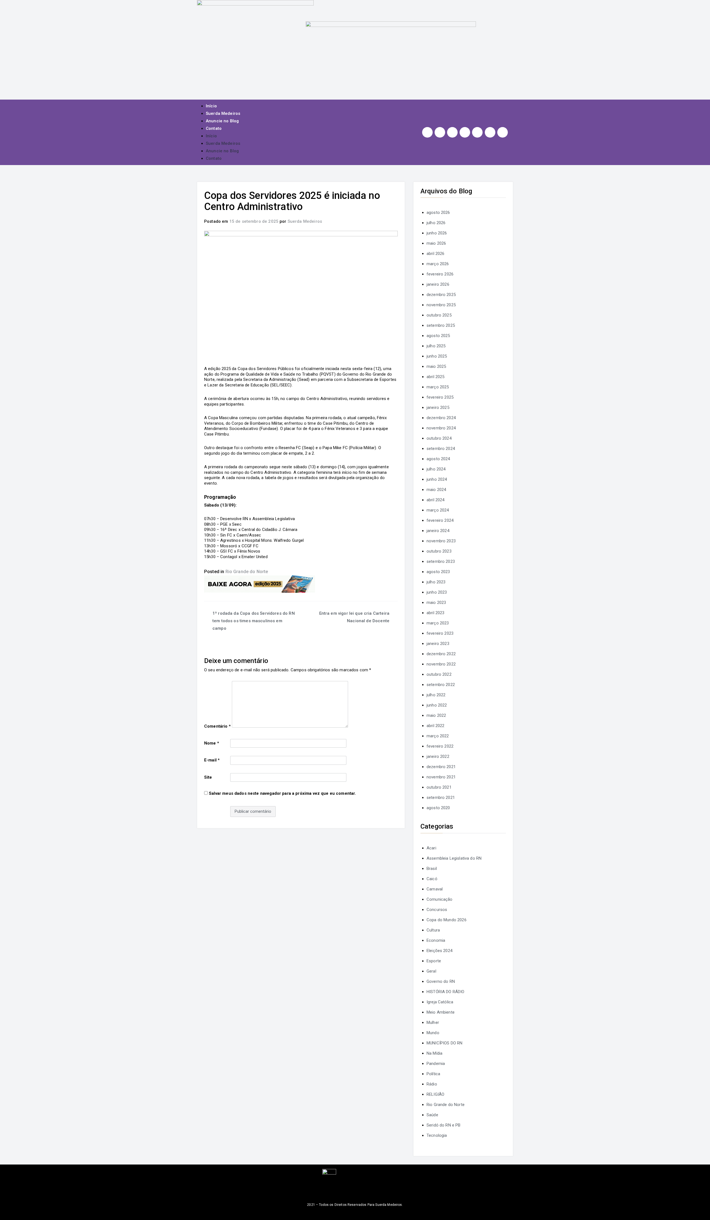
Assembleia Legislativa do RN (454, 858)
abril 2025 (436, 376)
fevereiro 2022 (440, 746)
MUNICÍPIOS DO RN (444, 1043)
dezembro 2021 (441, 766)
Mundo (433, 1032)
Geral (431, 971)
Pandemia (436, 1063)
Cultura (433, 930)
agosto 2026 (438, 212)
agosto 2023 (438, 571)
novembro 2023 (441, 540)
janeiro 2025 (438, 407)
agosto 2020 (438, 807)
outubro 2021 (439, 787)
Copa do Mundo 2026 (446, 919)
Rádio (432, 1084)
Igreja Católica (440, 1001)
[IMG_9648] (259, 583)
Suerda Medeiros (223, 113)
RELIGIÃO (435, 1094)
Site (208, 777)
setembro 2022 (441, 684)
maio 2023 (436, 602)
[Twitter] (452, 132)
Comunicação (440, 899)
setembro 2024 (441, 448)
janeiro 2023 (438, 643)
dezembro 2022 (441, 653)
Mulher (433, 1022)
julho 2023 (436, 581)
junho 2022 (437, 705)
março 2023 (438, 623)
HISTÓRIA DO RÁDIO (446, 991)
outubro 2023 (439, 551)
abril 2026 (436, 253)
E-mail (212, 760)
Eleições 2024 (439, 950)
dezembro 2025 (441, 294)
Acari (431, 848)
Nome (211, 743)
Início (211, 105)
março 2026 (438, 263)
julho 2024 (436, 469)
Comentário (217, 726)
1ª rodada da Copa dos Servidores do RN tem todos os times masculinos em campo (253, 621)
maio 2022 (436, 715)
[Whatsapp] (490, 132)
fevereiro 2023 (440, 633)
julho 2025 (436, 345)
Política (433, 1073)
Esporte (434, 960)
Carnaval (435, 889)
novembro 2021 (441, 776)
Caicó (432, 878)
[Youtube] (465, 132)
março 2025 (438, 386)
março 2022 (438, 735)
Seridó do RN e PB (444, 1125)
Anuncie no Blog (222, 120)
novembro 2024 (441, 428)
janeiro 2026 (438, 284)
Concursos (437, 909)
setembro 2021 (441, 797)
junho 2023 (437, 592)
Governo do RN (441, 981)
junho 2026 (437, 233)
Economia (436, 940)
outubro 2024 (439, 438)
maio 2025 (436, 366)
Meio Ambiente (441, 1012)
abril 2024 (436, 499)
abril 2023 (436, 612)
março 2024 (438, 510)
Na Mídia (434, 1053)
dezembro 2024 (441, 417)
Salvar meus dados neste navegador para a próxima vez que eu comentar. (282, 793)
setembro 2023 (441, 561)
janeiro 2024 (438, 530)
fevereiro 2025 (440, 397)
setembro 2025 (441, 325)
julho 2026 (436, 222)
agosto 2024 (438, 458)
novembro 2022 (441, 664)
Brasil (432, 868)
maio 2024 (436, 489)
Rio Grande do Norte (246, 571)
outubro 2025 (439, 315)
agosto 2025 (438, 335)
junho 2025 (437, 356)
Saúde (432, 1114)
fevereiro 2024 (440, 520)
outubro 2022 (439, 674)
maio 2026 (436, 243)
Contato (214, 128)
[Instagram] (427, 132)
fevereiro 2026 (440, 274)
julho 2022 (436, 694)
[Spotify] (477, 132)
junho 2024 (437, 479)
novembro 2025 (441, 304)
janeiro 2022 (438, 756)
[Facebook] (440, 132)
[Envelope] (502, 132)
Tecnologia (437, 1135)
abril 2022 (436, 725)
